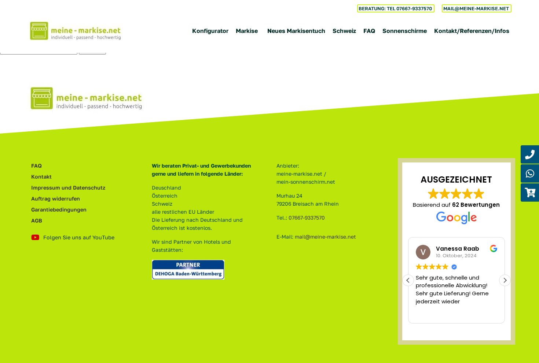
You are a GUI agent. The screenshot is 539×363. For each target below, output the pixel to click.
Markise (247, 30)
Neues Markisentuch (296, 30)
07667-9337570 (307, 217)
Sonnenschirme (404, 30)
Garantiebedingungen (59, 209)
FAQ (369, 30)
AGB (36, 220)
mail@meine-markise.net (325, 236)
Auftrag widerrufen (55, 198)
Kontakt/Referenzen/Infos (471, 30)
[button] (504, 280)
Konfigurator (210, 30)
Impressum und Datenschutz (68, 187)
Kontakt (41, 176)
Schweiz (344, 30)
